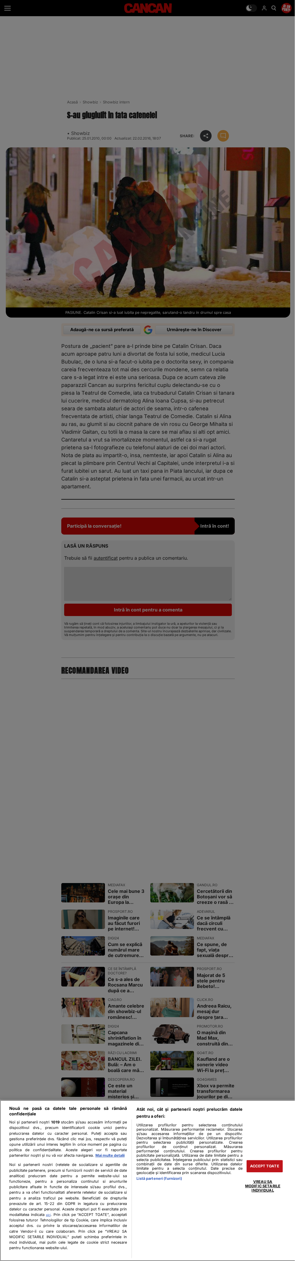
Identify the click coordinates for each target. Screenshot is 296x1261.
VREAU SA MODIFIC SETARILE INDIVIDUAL (262, 1186)
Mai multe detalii (110, 1155)
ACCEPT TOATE (264, 1166)
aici (48, 1215)
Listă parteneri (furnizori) (159, 1178)
